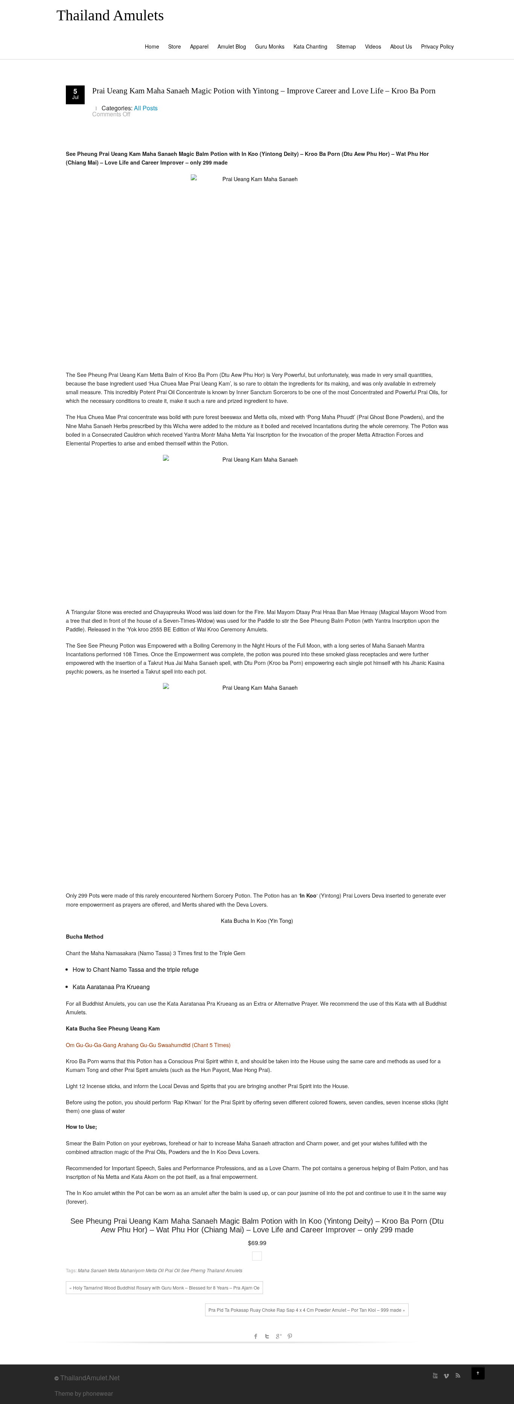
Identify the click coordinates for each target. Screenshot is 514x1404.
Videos (373, 46)
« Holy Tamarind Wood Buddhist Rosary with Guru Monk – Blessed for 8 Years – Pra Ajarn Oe (164, 1287)
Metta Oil (155, 1270)
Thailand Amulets (110, 15)
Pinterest (289, 1336)
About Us (401, 46)
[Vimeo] (446, 1375)
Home (152, 46)
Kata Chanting (310, 46)
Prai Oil (172, 1270)
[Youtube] (435, 1375)
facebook (256, 1336)
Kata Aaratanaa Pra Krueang (111, 986)
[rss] (457, 1375)
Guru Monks (269, 46)
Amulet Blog (231, 46)
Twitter (267, 1336)
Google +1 (278, 1336)
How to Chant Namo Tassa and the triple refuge (136, 969)
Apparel (199, 46)
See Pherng (193, 1270)
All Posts (146, 108)
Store (174, 46)
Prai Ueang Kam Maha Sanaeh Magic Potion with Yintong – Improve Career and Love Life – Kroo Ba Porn (264, 90)
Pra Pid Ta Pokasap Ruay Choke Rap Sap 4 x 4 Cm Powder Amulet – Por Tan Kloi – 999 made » (306, 1309)
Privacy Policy (437, 46)
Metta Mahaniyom (126, 1270)
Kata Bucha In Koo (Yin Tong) (257, 920)
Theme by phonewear (84, 1393)
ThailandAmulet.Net (90, 1377)
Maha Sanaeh (92, 1270)
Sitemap (346, 46)
